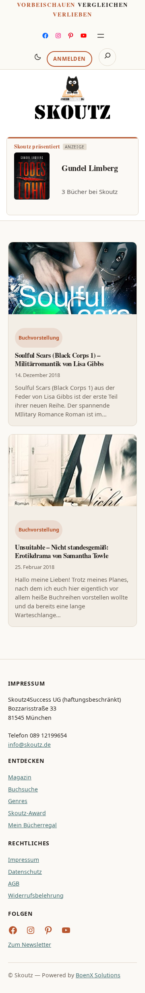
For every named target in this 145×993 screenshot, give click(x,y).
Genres (17, 801)
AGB (13, 883)
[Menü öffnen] (101, 36)
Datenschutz (25, 872)
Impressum (23, 859)
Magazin (19, 777)
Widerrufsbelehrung (36, 895)
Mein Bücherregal (32, 825)
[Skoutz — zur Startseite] (72, 98)
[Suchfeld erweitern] (107, 57)
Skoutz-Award (27, 813)
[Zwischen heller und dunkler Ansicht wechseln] (38, 57)
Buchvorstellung (39, 337)
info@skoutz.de (29, 744)
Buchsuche (23, 789)
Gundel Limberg (90, 168)
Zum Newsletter (29, 944)
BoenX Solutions (98, 975)
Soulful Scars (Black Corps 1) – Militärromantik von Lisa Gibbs (59, 359)
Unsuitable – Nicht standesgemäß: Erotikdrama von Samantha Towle (62, 551)
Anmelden (69, 58)
